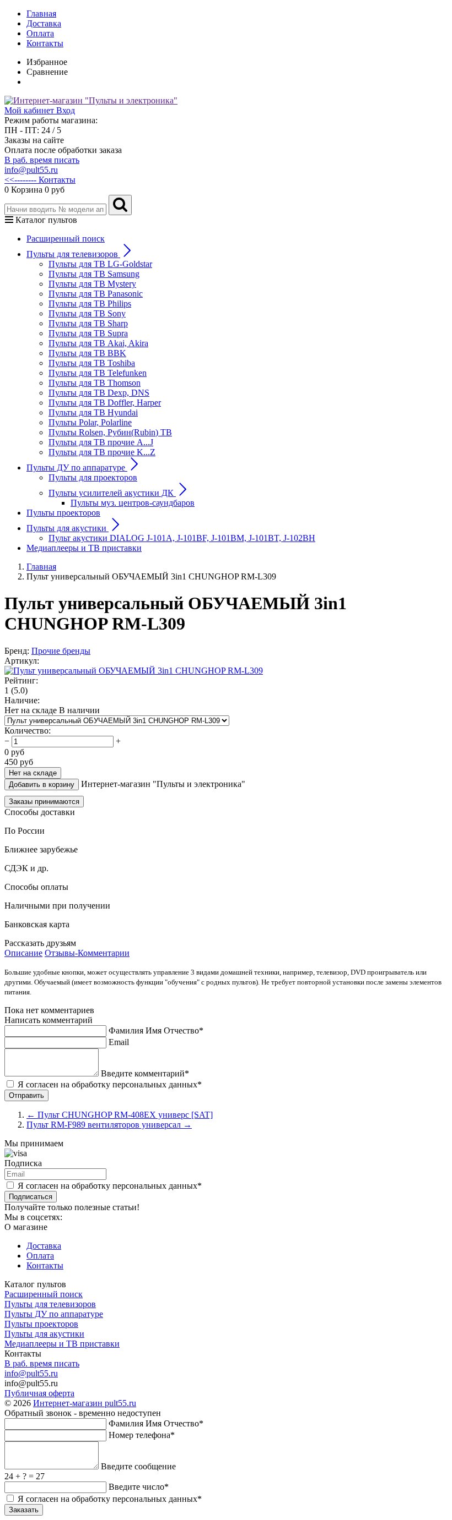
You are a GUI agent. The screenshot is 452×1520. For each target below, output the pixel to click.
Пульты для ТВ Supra (88, 333)
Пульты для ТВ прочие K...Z (102, 452)
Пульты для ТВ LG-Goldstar (100, 264)
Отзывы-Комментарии (87, 953)
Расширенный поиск (65, 238)
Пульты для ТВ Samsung (94, 273)
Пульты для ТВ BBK (87, 353)
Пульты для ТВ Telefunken (98, 373)
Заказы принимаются (44, 801)
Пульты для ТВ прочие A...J (101, 442)
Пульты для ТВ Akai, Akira (98, 343)
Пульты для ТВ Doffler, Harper (105, 402)
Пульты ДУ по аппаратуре (53, 1314)
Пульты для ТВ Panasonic (96, 293)
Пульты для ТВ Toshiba (92, 363)
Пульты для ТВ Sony (87, 313)
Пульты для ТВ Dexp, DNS (99, 392)
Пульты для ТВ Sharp (88, 323)
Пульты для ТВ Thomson (95, 382)
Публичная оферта (39, 1393)
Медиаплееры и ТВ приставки (84, 548)
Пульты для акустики (44, 1333)
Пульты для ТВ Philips (90, 303)
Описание (23, 953)
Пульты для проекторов (93, 477)
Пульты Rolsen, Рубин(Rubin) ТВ (110, 432)
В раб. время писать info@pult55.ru (41, 164)
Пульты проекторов (63, 512)
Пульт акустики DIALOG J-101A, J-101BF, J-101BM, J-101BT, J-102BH (182, 538)
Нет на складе (33, 773)
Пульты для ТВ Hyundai (93, 412)
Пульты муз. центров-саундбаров (133, 502)
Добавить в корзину (41, 784)
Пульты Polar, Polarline (90, 422)
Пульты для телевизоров (50, 1304)
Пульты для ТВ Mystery (92, 283)
